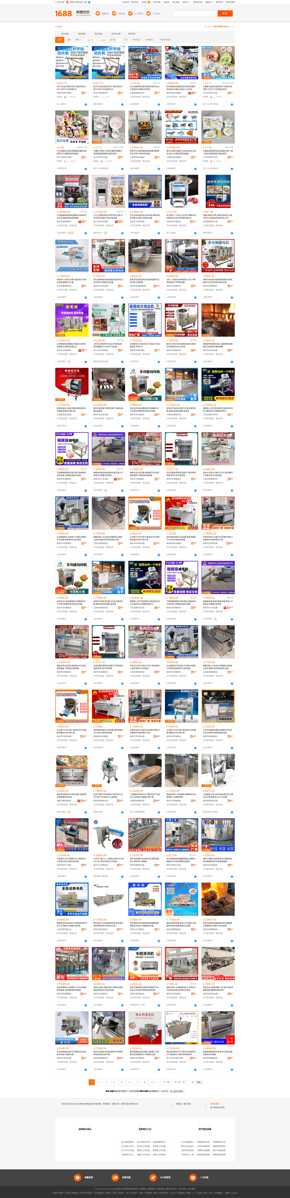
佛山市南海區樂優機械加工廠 (101, 222)
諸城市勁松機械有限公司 (138, 1058)
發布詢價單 (214, 1104)
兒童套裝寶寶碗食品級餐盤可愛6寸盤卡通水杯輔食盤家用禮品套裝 (218, 152)
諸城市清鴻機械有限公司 (65, 479)
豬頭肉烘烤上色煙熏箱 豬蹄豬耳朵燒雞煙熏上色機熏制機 (181, 795)
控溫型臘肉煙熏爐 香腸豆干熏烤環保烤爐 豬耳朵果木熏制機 (181, 474)
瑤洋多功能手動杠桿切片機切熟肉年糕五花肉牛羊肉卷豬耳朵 (71, 88)
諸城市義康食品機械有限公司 (138, 865)
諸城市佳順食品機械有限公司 (65, 1058)
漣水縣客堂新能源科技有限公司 (209, 1155)
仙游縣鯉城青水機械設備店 (211, 222)
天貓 (114, 1193)
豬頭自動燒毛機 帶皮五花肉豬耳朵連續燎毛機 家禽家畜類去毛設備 (181, 924)
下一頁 (166, 1082)
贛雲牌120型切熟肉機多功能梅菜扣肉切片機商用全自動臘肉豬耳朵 (218, 409)
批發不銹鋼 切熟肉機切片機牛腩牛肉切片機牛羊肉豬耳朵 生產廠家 (108, 795)
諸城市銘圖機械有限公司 (211, 1058)
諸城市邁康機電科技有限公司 (65, 994)
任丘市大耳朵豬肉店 (129, 1150)
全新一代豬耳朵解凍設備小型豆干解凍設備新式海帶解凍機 (180, 281)
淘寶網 (107, 1193)
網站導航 (191, 1189)
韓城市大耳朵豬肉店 (145, 1150)
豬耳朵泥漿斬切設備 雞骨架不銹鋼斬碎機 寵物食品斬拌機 (108, 1053)
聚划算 (120, 1193)
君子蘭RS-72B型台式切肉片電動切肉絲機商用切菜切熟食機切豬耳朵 (181, 216)
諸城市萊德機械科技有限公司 (211, 286)
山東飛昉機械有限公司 (174, 415)
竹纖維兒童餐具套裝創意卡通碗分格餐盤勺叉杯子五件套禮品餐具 (217, 88)
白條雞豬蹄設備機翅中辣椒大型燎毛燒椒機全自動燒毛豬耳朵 (71, 345)
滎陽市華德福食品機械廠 (138, 994)
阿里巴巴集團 (57, 1193)
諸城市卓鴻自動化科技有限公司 (174, 994)
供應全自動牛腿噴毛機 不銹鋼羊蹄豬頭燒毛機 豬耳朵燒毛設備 (108, 988)
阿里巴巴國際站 (71, 1193)
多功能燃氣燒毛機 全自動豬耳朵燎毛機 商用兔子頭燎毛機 (71, 1053)
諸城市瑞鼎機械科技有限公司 (65, 222)
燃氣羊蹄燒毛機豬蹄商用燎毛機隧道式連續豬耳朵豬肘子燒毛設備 (217, 924)
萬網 (188, 1193)
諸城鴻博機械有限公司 (101, 1058)
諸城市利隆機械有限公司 (174, 479)
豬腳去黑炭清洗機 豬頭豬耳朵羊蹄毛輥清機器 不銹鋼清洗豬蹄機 (144, 474)
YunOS (173, 1193)
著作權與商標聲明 (130, 1189)
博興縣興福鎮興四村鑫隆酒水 (224, 1155)
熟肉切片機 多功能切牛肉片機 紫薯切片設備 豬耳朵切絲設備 (218, 474)
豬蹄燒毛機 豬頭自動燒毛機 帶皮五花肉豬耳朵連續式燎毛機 (108, 474)
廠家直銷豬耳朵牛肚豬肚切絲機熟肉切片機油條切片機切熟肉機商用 (180, 1053)
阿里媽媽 (148, 1193)
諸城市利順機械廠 (173, 801)
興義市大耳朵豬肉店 (145, 1155)
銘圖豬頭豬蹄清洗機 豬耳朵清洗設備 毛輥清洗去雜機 (217, 1053)
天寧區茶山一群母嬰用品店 (192, 1155)
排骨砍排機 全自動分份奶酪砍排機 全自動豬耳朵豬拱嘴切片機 (218, 538)
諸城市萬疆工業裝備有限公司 (174, 865)
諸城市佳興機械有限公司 (65, 350)
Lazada (234, 1193)
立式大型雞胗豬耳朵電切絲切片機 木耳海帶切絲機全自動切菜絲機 (108, 216)
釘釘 (211, 1193)
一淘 (127, 1193)
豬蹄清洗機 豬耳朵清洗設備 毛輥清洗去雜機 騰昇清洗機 (72, 795)
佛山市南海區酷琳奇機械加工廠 (101, 350)
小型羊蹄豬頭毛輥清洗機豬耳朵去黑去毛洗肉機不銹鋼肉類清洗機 (217, 731)
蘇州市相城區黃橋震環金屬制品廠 (226, 1150)
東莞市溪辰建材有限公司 (101, 93)
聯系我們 (182, 1189)
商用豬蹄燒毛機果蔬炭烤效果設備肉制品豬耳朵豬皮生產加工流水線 (180, 88)
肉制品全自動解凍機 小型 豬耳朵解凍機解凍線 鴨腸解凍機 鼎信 (218, 988)
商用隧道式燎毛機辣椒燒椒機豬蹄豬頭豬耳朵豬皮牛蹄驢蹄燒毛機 (144, 924)
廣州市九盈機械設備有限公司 (101, 865)
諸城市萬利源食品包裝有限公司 (101, 929)
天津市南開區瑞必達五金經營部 (209, 1146)
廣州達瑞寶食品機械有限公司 (211, 801)
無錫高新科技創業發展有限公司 (209, 1142)
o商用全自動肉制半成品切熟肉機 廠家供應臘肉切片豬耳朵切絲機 (107, 345)
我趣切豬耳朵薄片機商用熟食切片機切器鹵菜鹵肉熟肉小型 (217, 216)
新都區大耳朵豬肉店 (161, 1146)
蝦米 (155, 1193)
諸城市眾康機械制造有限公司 (211, 929)
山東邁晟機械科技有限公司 (138, 93)
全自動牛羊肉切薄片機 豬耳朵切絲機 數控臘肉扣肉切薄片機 (144, 538)
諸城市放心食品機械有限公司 (101, 479)
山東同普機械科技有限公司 (211, 479)
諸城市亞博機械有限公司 (138, 479)
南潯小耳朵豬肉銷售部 (162, 1155)
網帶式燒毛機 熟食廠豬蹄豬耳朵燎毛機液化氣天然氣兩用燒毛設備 (217, 281)
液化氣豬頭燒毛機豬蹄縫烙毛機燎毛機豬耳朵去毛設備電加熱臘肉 (180, 860)
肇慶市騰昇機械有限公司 (65, 801)
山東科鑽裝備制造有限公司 (65, 286)
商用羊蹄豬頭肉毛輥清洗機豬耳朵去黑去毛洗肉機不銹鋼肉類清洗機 (144, 988)
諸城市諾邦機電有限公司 (174, 736)
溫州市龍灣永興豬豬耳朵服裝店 (149, 1142)
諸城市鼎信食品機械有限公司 (211, 994)
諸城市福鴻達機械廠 (138, 286)
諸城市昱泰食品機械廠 (211, 543)
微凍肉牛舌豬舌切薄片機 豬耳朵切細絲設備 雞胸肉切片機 (71, 281)
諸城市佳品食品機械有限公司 (101, 415)
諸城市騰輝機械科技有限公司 (174, 929)
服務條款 (151, 1189)
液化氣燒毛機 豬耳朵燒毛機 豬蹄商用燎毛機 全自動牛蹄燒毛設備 (145, 216)
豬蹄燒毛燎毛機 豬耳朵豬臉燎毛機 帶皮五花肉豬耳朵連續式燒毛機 (72, 924)
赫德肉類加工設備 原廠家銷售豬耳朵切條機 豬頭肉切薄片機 (71, 409)
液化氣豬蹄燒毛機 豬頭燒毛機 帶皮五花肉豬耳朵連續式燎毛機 (145, 88)
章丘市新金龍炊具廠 (174, 1058)
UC (193, 1193)
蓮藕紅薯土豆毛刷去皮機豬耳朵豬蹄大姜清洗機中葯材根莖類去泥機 (107, 538)
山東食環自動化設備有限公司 (65, 929)
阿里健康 (218, 1193)
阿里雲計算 (163, 1193)
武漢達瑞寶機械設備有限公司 (138, 801)
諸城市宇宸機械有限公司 (65, 543)
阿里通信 (181, 1193)
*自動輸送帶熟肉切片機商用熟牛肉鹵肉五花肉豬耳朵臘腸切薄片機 (145, 795)
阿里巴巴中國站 (86, 1193)
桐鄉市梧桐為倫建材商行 (65, 93)
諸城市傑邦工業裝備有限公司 (65, 865)
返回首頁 (164, 1091)
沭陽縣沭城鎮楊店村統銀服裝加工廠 (211, 1150)
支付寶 (199, 1193)
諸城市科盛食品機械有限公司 (138, 543)
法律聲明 (142, 1189)
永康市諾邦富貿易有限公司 (174, 222)
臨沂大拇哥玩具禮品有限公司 (65, 157)
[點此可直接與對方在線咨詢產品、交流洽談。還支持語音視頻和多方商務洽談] (86, 104)
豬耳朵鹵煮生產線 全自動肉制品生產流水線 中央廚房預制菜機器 (181, 152)
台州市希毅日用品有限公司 (211, 93)
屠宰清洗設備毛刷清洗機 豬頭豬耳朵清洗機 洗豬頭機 (144, 281)
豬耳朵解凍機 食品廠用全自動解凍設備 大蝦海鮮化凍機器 (144, 860)
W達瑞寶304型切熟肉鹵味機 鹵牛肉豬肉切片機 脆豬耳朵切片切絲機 (218, 795)
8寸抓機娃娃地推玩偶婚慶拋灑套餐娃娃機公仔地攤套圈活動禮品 (72, 152)
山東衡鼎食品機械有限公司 (138, 157)
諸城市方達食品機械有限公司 (138, 222)
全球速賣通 (98, 1193)
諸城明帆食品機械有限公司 (174, 93)
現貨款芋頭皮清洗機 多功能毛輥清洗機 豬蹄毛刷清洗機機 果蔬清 (181, 409)
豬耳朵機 (187, 1104)
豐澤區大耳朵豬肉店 (161, 1150)
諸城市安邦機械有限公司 (174, 286)
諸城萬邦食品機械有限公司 (174, 543)
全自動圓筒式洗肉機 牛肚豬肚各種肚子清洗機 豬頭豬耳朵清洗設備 (71, 538)
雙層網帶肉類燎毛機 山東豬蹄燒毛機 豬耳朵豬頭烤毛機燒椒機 (217, 345)
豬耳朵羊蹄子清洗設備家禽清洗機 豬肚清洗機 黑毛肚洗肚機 (181, 345)
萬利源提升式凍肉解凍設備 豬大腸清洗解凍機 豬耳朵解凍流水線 (108, 924)
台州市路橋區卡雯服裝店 (191, 1142)
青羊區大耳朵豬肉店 (145, 1146)
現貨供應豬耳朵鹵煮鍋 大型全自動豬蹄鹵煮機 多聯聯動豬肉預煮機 (71, 988)
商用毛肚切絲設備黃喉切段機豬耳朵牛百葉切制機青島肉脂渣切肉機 (144, 409)
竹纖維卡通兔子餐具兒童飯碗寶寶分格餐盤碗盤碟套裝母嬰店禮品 (107, 152)
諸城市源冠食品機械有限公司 (211, 350)
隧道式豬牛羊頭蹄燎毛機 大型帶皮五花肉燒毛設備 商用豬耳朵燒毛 (181, 988)
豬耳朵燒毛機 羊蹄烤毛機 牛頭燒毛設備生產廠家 (108, 409)
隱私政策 (160, 1189)
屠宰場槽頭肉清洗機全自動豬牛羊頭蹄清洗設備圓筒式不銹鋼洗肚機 (144, 1053)
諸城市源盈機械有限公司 (211, 736)
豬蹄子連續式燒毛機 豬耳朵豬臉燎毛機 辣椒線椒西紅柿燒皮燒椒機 (217, 860)
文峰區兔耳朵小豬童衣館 (131, 1155)
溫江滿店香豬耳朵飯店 (130, 1142)
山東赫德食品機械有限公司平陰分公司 (65, 415)
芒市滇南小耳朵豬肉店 (130, 1146)
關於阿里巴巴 (171, 1189)
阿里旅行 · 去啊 (136, 1193)
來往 (205, 1193)
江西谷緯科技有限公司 (211, 415)
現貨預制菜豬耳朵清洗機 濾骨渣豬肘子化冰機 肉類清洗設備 (181, 538)
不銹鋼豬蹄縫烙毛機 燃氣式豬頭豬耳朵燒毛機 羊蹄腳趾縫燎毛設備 (71, 474)
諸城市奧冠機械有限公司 (211, 865)
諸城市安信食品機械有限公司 (101, 286)
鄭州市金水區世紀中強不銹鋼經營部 (195, 1146)
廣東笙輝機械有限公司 (101, 801)
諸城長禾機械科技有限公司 (174, 350)
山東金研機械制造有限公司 (101, 543)
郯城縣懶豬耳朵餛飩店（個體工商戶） (168, 1142)
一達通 (226, 1193)
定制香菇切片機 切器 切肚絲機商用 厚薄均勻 (145, 345)
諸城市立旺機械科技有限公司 (138, 929)
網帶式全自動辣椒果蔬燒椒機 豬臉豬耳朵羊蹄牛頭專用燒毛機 (144, 152)
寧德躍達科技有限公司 (222, 1142)
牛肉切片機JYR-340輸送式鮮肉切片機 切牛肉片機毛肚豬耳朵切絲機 (108, 860)
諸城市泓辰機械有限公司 (101, 994)
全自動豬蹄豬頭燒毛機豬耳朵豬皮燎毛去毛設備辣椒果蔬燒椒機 (71, 216)
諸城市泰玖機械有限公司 (138, 415)
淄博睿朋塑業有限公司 (222, 1146)
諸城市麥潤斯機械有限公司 (138, 350)
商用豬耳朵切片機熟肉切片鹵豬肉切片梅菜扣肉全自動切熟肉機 (71, 860)
